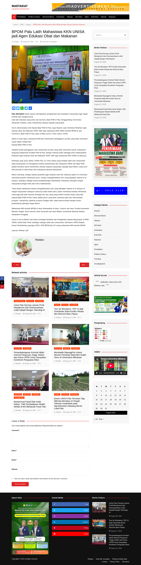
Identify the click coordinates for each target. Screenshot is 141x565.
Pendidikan (21, 17)
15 (97, 400)
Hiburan (70, 17)
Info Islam (78, 17)
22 (97, 404)
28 (125, 404)
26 (115, 404)
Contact (104, 562)
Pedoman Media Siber (119, 559)
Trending (97, 259)
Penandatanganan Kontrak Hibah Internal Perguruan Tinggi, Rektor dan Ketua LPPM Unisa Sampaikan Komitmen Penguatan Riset (110, 84)
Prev (17, 265)
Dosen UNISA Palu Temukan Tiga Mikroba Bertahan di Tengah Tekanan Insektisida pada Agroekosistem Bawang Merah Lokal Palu (69, 403)
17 (106, 400)
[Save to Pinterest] (2, 287)
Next (83, 265)
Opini (87, 17)
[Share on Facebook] (2, 278)
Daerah (103, 17)
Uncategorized (19, 397)
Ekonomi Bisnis (48, 17)
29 (97, 408)
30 (101, 408)
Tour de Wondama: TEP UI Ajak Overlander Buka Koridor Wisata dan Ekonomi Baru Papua (69, 311)
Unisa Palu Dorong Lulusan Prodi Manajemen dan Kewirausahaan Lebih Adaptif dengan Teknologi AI (29, 307)
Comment (16, 430)
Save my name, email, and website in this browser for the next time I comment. (40, 478)
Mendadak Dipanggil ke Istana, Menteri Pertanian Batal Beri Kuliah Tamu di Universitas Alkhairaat (70, 355)
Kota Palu (94, 17)
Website (14, 469)
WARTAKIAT (20, 6)
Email (14, 460)
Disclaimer (125, 562)
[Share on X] (2, 282)
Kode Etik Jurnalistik (103, 559)
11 (111, 395)
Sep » (101, 419)
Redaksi (16, 41)
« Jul (96, 419)
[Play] (97, 373)
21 (125, 400)
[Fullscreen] (125, 373)
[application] (110, 365)
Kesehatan (60, 17)
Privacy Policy (115, 562)
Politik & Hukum (34, 17)
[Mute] (121, 373)
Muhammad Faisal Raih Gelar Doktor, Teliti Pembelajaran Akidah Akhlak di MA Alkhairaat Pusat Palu (30, 404)
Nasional (112, 17)
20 (120, 400)
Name (14, 450)
